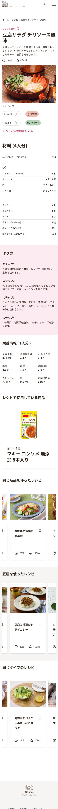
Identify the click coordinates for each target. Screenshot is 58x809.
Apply (45, 5)
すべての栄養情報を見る (17, 131)
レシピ (15, 19)
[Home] (14, 4)
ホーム (5, 19)
